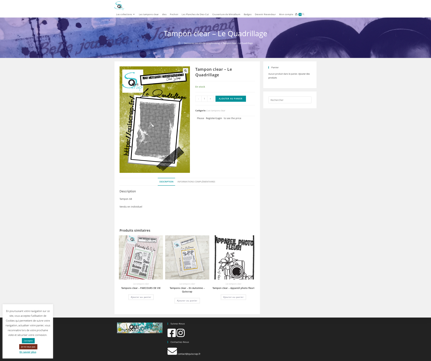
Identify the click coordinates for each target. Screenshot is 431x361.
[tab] (166, 182)
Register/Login (214, 118)
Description (166, 181)
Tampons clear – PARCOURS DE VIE (141, 288)
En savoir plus (28, 352)
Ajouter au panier (230, 98)
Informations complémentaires (196, 181)
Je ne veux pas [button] (28, 346)
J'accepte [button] (28, 340)
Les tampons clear (216, 110)
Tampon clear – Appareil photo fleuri (233, 288)
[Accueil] (179, 43)
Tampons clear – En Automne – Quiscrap (187, 289)
